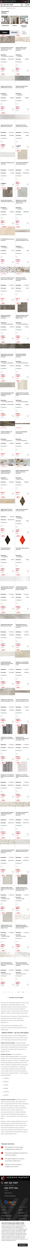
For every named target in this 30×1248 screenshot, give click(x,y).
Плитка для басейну (24, 26)
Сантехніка (4, 1212)
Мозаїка (14, 25)
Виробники (21, 1212)
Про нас (21, 1209)
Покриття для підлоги (6, 1215)
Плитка (3, 1209)
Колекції (14, 32)
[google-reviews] (10, 1203)
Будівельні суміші (5, 1218)
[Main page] (15, 1178)
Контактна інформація (9, 1195)
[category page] (5, 20)
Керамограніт (5, 25)
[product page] (22, 117)
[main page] (8, 1)
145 (19, 992)
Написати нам (7, 1193)
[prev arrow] (3, 992)
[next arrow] (26, 992)
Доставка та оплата (23, 1215)
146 (23, 992)
